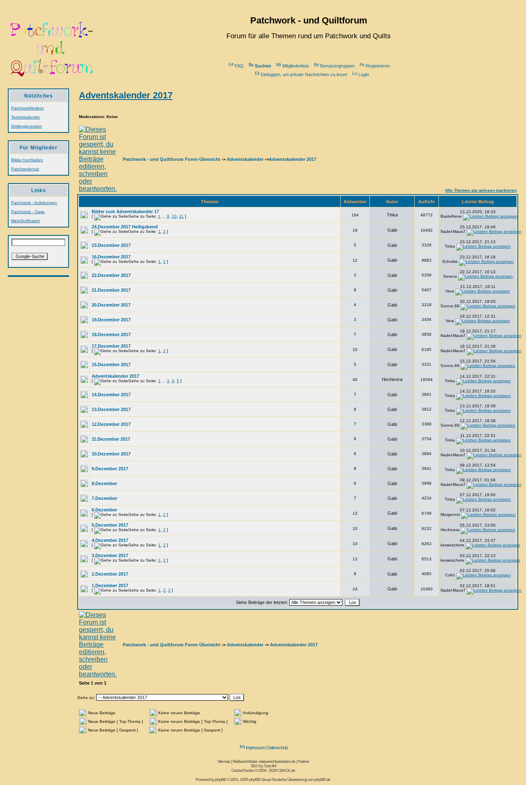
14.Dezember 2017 (111, 394)
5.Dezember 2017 (110, 525)
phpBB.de (322, 779)
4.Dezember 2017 (110, 540)
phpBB (220, 779)
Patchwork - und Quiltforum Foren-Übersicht (171, 159)
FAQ (239, 65)
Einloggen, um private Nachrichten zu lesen (304, 74)
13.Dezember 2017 (111, 409)
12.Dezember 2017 (111, 424)
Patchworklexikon (27, 108)
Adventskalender (245, 159)
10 (174, 216)
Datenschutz (277, 747)
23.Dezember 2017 (111, 245)
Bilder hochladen (27, 160)
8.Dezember (104, 483)
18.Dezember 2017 (111, 334)
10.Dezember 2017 (111, 453)
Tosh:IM (270, 766)
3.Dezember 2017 (110, 555)
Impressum (255, 747)
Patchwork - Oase (28, 211)
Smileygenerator (26, 126)
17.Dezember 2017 (111, 346)
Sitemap (223, 761)
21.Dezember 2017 (111, 290)
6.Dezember (104, 509)
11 (181, 216)
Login (363, 74)
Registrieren (378, 65)
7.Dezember (104, 498)
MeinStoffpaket (25, 220)
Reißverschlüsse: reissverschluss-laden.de (264, 761)
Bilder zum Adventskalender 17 (125, 211)
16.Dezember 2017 (111, 256)
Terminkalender (25, 117)
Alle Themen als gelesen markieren (481, 190)
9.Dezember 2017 (110, 468)
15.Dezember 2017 (111, 364)
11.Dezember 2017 (111, 439)
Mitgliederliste (295, 65)
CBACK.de (286, 770)
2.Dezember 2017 (110, 573)
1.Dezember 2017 (110, 585)
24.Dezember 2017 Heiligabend (125, 226)
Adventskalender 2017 (126, 95)
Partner (303, 761)
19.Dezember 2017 (111, 319)
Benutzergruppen (337, 65)
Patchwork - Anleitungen (34, 202)
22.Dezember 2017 (111, 275)
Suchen (263, 65)
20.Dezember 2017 (111, 304)
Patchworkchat (25, 169)
